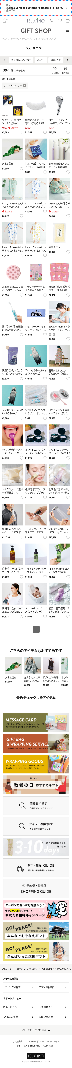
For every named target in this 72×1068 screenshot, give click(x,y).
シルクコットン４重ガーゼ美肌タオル (12, 491)
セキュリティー (53, 1041)
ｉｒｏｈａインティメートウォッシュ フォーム (35, 572)
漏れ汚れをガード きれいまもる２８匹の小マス (35, 123)
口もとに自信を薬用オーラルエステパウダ (59, 413)
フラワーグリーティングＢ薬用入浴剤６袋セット (35, 290)
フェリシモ (6, 968)
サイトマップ (22, 1046)
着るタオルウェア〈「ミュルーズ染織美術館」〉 (59, 374)
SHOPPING (35, 1046)
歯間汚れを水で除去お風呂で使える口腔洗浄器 (12, 612)
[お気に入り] (60, 21)
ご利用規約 (17, 1041)
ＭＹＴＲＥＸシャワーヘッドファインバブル (59, 121)
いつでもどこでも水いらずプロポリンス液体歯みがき (35, 413)
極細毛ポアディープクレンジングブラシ (35, 491)
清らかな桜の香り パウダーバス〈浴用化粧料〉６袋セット (59, 290)
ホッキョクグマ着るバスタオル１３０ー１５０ (59, 207)
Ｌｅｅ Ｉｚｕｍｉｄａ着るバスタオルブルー (35, 207)
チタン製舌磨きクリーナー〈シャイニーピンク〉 (12, 453)
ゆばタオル (54, 247)
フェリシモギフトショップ (26, 968)
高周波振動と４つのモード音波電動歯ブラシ (59, 167)
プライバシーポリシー (35, 1041)
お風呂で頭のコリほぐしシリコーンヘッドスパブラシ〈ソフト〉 (12, 290)
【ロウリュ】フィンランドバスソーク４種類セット (35, 167)
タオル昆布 (7, 163)
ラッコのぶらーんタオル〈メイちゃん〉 (36, 372)
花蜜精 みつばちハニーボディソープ (12, 570)
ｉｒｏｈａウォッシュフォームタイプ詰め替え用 (59, 572)
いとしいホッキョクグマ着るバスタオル (12, 205)
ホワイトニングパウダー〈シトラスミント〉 (35, 451)
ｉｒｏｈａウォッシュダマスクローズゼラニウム (35, 532)
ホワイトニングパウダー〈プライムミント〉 (59, 451)
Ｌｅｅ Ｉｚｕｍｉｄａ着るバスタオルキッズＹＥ (35, 251)
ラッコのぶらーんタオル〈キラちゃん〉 (12, 411)
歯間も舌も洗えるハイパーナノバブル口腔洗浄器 (12, 532)
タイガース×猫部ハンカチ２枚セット (11, 121)
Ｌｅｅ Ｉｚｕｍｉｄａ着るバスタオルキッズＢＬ (12, 251)
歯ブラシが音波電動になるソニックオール (12, 330)
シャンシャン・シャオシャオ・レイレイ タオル (35, 330)
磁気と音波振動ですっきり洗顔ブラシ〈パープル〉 (59, 612)
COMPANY (48, 1046)
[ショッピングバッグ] (68, 21)
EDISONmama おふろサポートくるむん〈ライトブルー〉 (59, 330)
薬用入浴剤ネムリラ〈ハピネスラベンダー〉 (12, 374)
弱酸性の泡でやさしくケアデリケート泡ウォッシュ (59, 493)
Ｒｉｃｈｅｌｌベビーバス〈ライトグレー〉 (35, 610)
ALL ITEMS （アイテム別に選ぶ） (57, 968)
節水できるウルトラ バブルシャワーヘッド (58, 532)
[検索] (52, 21)
